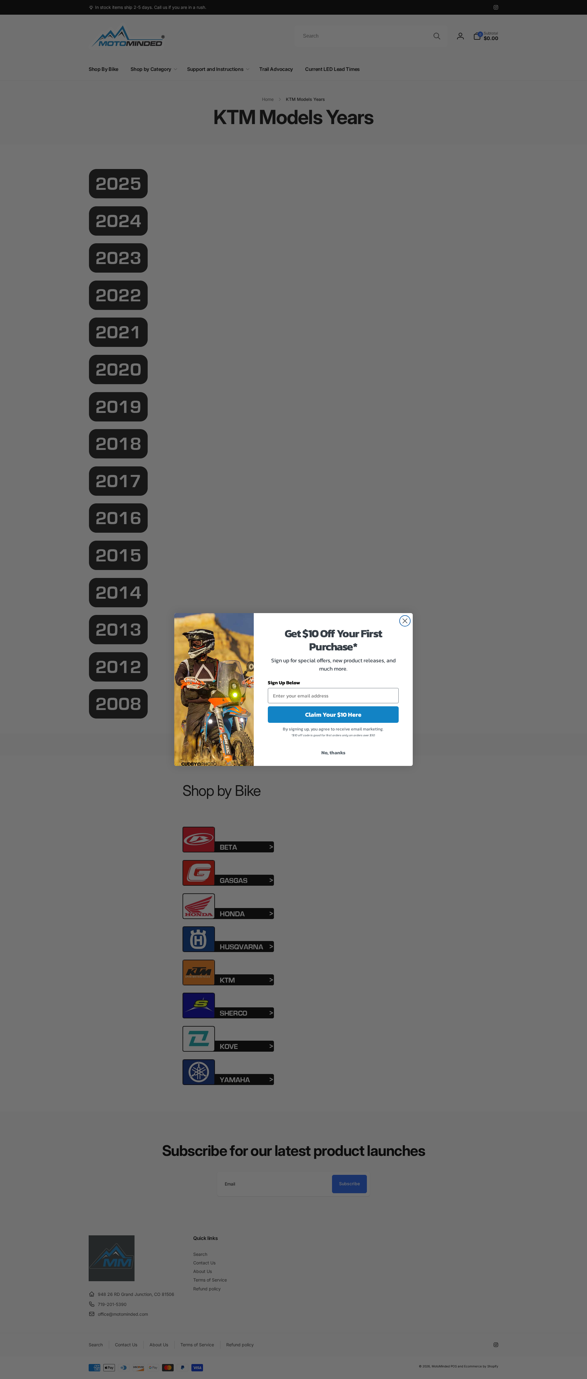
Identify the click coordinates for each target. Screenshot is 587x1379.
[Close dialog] (405, 621)
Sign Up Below (284, 682)
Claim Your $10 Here (333, 714)
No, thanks (333, 752)
